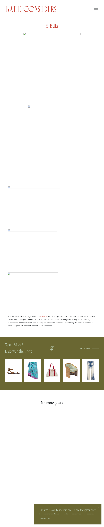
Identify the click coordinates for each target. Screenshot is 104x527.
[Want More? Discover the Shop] (52, 348)
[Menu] (96, 9)
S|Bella (43, 317)
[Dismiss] (98, 507)
